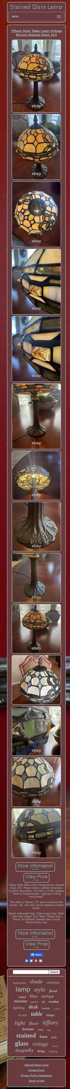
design (55, 1046)
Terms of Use (36, 1080)
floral (53, 991)
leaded (22, 997)
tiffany (50, 1022)
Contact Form (36, 1070)
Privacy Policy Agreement (36, 1075)
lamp (23, 989)
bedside (46, 1008)
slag (48, 1030)
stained (26, 1035)
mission (20, 1001)
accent (22, 1015)
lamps (50, 1015)
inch (54, 1037)
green (34, 1001)
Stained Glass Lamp (36, 1065)
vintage (40, 1044)
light (20, 1023)
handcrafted (19, 983)
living (41, 1051)
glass (21, 1043)
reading (54, 1001)
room (40, 1029)
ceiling (57, 1009)
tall (43, 1002)
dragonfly (24, 1050)
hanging (53, 1051)
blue (34, 996)
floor (34, 1023)
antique (47, 996)
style (39, 989)
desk (33, 1007)
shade (36, 981)
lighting (19, 1008)
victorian (53, 982)
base (43, 1036)
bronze (28, 1029)
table (36, 1014)
